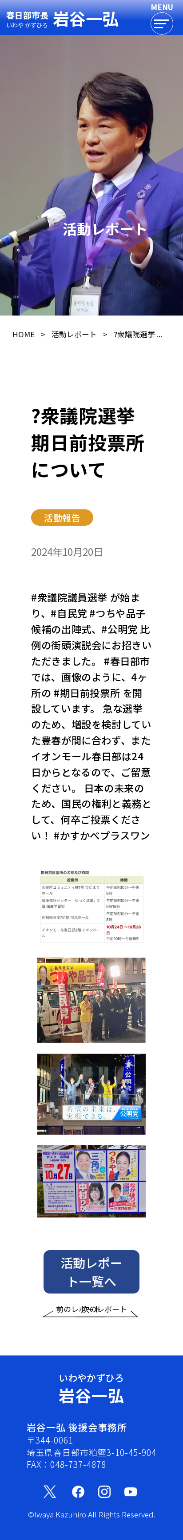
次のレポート (104, 1309)
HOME (23, 334)
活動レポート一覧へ (91, 1272)
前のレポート (78, 1309)
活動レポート (74, 334)
